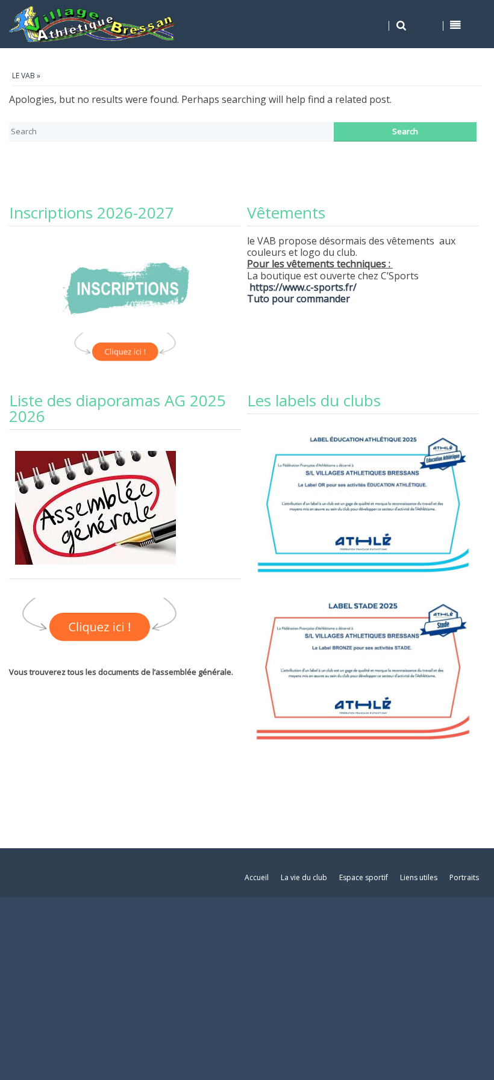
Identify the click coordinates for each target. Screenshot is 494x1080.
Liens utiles (418, 877)
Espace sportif (363, 877)
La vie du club (304, 877)
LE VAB (23, 75)
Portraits (464, 877)
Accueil (257, 877)
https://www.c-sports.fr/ (303, 287)
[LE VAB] (93, 24)
